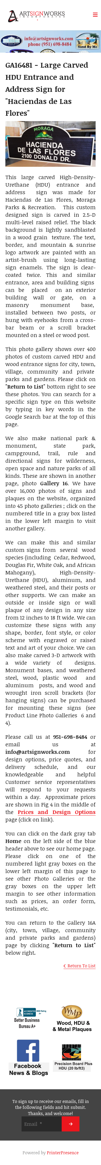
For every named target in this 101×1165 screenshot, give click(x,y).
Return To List (82, 966)
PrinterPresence (63, 1153)
